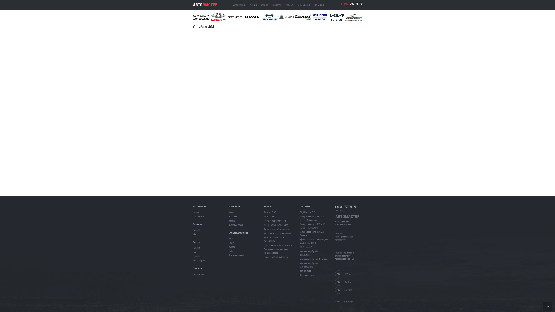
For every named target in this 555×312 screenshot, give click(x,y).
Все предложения (237, 255)
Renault (196, 230)
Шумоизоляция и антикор (276, 257)
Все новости (199, 274)
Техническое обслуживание (277, 229)
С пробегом (198, 216)
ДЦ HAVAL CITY (307, 212)
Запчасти (277, 4)
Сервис (264, 4)
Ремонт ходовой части (275, 220)
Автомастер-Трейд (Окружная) (314, 259)
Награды (233, 216)
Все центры (305, 271)
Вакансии (319, 4)
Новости (289, 4)
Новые (196, 212)
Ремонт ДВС (270, 212)
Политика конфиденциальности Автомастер (344, 237)
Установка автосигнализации (277, 233)
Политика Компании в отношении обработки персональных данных (345, 256)
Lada (231, 251)
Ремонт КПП (270, 216)
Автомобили (239, 4)
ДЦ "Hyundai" (305, 247)
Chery (231, 242)
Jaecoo (232, 247)
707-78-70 (351, 3)
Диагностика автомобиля (276, 225)
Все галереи (199, 260)
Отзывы (232, 212)
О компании (304, 4)
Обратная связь (236, 225)
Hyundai (196, 256)
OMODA (232, 238)
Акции (253, 4)
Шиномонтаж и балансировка (278, 245)
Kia (194, 234)
